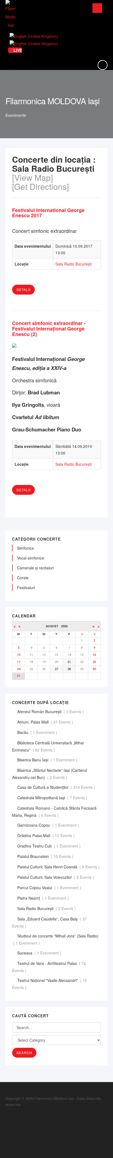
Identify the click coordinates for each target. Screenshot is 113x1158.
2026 (64, 626)
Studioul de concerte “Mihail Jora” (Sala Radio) (55, 939)
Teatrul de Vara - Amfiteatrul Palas (49, 967)
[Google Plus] (6, 1120)
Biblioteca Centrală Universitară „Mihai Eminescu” (48, 746)
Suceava (39, 953)
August (53, 626)
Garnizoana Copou (48, 825)
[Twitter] (6, 1126)
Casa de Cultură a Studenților (56, 787)
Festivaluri (26, 587)
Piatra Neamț (43, 898)
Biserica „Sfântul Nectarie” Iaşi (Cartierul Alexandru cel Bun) (49, 773)
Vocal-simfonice (30, 558)
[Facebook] (6, 1114)
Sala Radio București (73, 264)
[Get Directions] (40, 186)
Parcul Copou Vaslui (49, 887)
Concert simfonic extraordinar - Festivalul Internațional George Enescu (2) (49, 329)
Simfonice (25, 548)
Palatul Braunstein (45, 856)
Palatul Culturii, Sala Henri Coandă (59, 866)
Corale (23, 577)
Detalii (23, 289)
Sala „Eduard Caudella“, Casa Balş (49, 922)
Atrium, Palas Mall (45, 722)
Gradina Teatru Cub (49, 846)
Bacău (37, 732)
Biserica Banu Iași (47, 759)
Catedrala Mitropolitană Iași (52, 797)
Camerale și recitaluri (35, 567)
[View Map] (32, 177)
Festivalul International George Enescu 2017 (48, 213)
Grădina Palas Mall (46, 835)
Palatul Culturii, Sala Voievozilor (56, 877)
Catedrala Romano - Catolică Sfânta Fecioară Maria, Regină (54, 811)
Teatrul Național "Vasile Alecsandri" (49, 984)
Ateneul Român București (51, 711)
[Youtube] (6, 1132)
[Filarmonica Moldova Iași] (10, 14)
